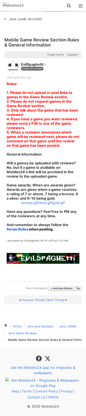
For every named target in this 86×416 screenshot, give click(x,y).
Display (71, 54)
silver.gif (45, 203)
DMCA (53, 397)
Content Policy (46, 391)
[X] (47, 358)
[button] (69, 5)
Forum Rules (17, 229)
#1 (78, 62)
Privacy (67, 391)
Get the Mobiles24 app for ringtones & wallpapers (43, 370)
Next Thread (55, 300)
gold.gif (58, 203)
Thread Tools (54, 54)
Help (15, 391)
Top (78, 288)
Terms (27, 391)
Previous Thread (33, 300)
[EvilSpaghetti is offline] (13, 67)
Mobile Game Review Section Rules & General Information (41, 42)
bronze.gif (29, 203)
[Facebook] (39, 358)
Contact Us (36, 397)
